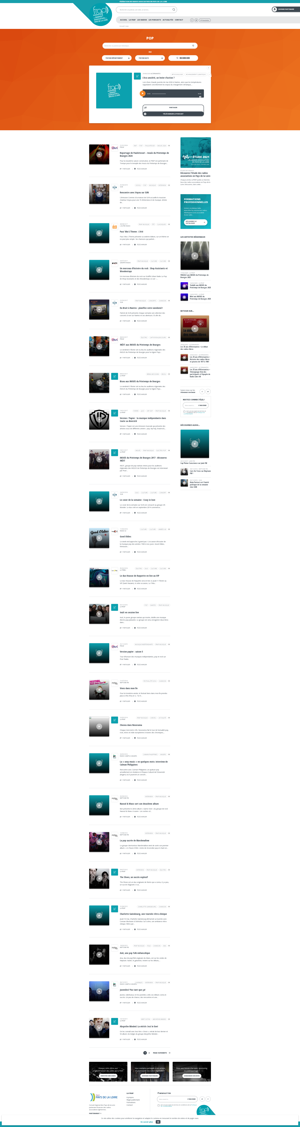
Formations (131, 1102)
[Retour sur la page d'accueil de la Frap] (100, 14)
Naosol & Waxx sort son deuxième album (139, 803)
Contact (179, 20)
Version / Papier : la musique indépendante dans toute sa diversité (143, 420)
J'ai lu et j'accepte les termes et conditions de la (195, 412)
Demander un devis (192, 1076)
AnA (164, 946)
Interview (162, 185)
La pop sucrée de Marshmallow (134, 840)
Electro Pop (161, 450)
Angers (163, 754)
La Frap (132, 20)
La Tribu (123, 570)
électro (144, 337)
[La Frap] (114, 379)
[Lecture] (142, 93)
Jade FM (192, 461)
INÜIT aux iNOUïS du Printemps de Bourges (140, 344)
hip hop (150, 411)
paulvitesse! (150, 146)
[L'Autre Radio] (114, 229)
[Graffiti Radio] (114, 266)
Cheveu (153, 718)
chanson (162, 301)
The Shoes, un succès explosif (134, 877)
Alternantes (156, 73)
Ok (158, 1122)
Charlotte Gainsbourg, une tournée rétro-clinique (143, 913)
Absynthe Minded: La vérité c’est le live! (139, 1026)
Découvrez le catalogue (191, 222)
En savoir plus (147, 1122)
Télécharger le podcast (173, 114)
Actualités (168, 20)
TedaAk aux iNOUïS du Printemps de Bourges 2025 (200, 286)
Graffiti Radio (125, 263)
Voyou (138, 185)
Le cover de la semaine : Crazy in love (137, 499)
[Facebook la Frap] (202, 391)
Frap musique (144, 224)
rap (135, 146)
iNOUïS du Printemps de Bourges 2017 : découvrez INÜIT (143, 459)
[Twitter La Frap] (196, 20)
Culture (163, 261)
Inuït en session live (129, 612)
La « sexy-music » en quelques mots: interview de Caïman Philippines (144, 763)
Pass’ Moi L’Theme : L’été (131, 231)
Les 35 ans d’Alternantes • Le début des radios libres (194, 347)
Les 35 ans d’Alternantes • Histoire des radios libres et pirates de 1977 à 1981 (200, 359)
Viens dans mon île (129, 688)
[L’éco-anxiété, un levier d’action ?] (114, 107)
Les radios (142, 20)
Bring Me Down (153, 374)
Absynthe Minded (159, 1019)
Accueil (123, 20)
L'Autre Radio (125, 226)
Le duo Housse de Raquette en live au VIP (139, 575)
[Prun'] (114, 150)
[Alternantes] (137, 79)
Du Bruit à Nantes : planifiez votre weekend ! (141, 307)
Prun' (122, 147)
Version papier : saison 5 (131, 651)
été (153, 224)
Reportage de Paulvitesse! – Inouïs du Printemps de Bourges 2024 (144, 154)
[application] (173, 93)
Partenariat (94, 1113)
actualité (162, 718)
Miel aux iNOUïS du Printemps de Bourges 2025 (200, 297)
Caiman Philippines (150, 754)
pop (140, 146)
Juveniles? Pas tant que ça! (132, 989)
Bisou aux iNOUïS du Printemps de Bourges (140, 381)
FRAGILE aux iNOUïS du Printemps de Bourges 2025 (194, 276)
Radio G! (123, 531)
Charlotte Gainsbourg (147, 907)
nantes (153, 605)
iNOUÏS (138, 450)
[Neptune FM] (114, 686)
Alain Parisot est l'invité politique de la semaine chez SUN (199, 484)
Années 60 (162, 529)
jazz (142, 411)
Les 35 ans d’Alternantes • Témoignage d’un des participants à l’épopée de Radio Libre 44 (200, 373)
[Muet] (200, 97)
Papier (135, 411)
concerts (152, 301)
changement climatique (196, 74)
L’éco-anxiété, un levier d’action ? (158, 77)
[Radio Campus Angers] (114, 759)
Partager (173, 107)
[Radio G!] (114, 534)
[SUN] (114, 190)
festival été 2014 (150, 681)
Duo (137, 493)
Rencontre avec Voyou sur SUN (134, 192)
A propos (130, 1097)
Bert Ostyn (145, 1019)
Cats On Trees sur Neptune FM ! (200, 472)
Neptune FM (124, 682)
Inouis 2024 (162, 146)
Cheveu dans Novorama (131, 725)
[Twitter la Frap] (208, 391)
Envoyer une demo (108, 1076)
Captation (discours (158, 337)
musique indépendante (144, 644)
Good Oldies (125, 536)
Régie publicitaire (133, 1100)
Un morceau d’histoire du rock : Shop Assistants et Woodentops (144, 270)
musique (152, 185)
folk (149, 946)
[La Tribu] (114, 573)
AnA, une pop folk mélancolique (135, 953)
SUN (121, 187)
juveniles (139, 982)
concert (162, 493)
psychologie (178, 74)
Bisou (164, 374)
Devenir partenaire (150, 1076)
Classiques (161, 224)
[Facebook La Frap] (192, 20)
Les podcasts (155, 20)
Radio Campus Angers (128, 756)
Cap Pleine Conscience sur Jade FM (193, 463)
